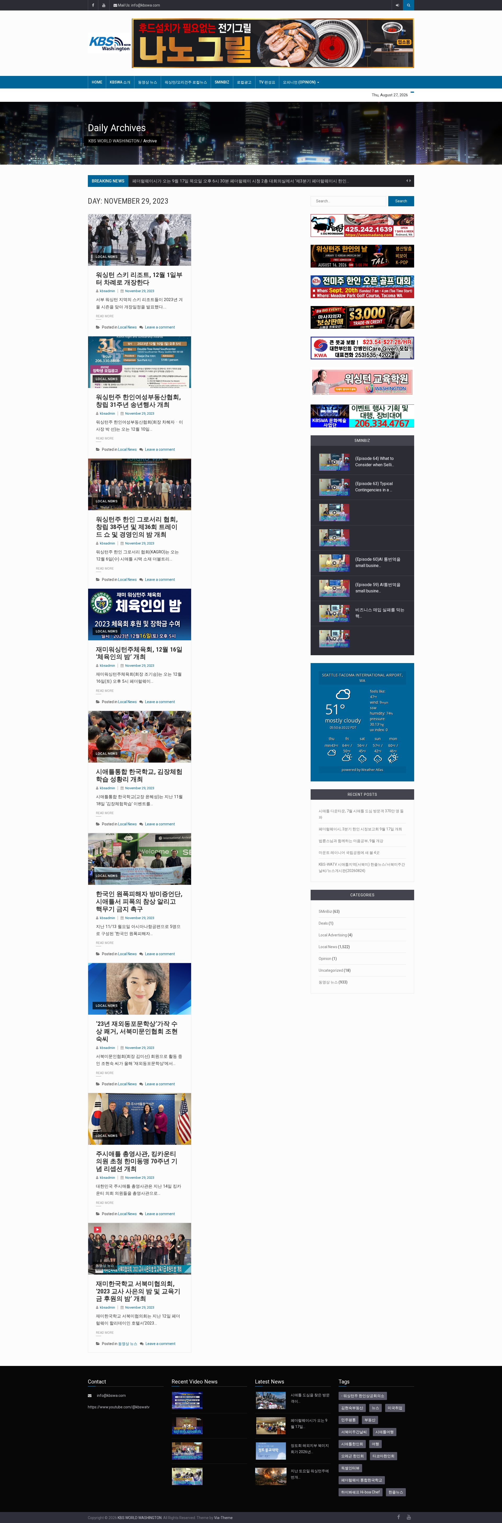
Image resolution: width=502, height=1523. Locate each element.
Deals (323, 923)
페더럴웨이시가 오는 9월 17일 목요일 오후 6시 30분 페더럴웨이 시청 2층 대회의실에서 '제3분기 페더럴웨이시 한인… (240, 181)
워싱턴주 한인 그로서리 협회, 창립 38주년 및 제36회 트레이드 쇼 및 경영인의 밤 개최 (137, 527)
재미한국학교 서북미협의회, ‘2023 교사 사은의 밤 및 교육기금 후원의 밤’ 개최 (138, 1291)
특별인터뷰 (350, 1468)
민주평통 (348, 1420)
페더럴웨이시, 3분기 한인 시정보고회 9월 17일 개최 (360, 829)
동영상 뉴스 (147, 82)
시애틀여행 (384, 1432)
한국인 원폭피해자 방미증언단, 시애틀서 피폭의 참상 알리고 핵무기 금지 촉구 (139, 901)
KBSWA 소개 (120, 82)
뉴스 (375, 1408)
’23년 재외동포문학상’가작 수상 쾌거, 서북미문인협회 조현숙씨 (137, 1031)
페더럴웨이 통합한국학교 (361, 1480)
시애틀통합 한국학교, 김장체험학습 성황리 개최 (139, 775)
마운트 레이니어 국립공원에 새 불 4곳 (349, 853)
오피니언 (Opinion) (300, 82)
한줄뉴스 (396, 1492)
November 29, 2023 (139, 291)
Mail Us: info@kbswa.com (138, 5)
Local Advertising (333, 935)
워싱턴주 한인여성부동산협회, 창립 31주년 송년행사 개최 (138, 400)
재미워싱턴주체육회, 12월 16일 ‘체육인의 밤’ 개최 (139, 653)
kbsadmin (107, 291)
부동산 (369, 1420)
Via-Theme (223, 1518)
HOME (97, 82)
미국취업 (395, 1408)
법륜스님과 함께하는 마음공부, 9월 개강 (351, 841)
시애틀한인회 (352, 1444)
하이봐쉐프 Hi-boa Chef (360, 1492)
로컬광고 (244, 82)
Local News (106, 257)
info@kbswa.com (111, 1395)
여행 (375, 1444)
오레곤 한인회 (352, 1456)
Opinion (325, 959)
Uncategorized (331, 970)
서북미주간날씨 (354, 1432)
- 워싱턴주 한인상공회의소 (362, 1396)
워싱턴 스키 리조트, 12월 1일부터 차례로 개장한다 (139, 278)
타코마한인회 (384, 1456)
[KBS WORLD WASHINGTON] (110, 43)
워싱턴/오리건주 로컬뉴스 (186, 82)
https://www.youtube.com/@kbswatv (119, 1407)
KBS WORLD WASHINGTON (113, 140)
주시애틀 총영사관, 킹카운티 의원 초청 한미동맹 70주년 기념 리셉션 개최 (137, 1161)
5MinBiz (222, 82)
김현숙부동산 (352, 1408)
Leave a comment (160, 327)
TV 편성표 (267, 82)
